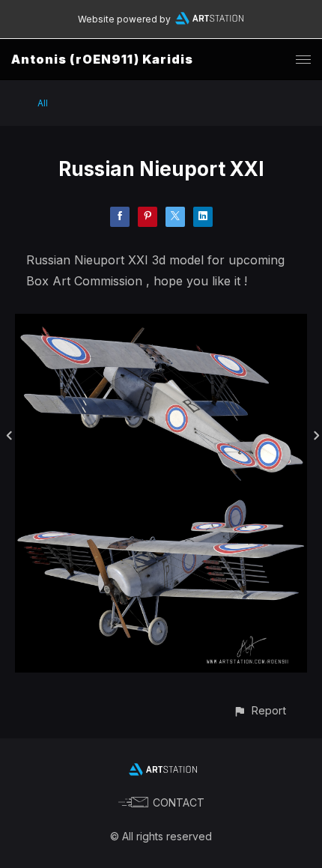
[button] (259, 710)
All (42, 103)
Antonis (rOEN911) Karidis (102, 59)
